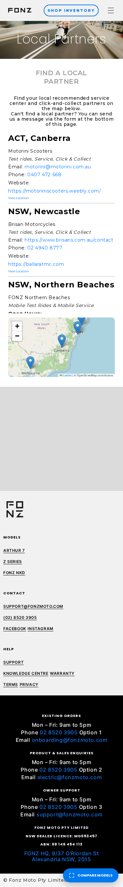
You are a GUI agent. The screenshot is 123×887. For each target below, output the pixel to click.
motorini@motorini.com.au (58, 167)
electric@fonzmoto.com (69, 777)
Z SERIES (12, 561)
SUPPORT (13, 662)
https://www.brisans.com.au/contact (69, 240)
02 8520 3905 (58, 732)
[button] (111, 10)
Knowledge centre (26, 673)
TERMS (10, 684)
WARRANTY (62, 673)
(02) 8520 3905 (20, 617)
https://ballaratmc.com (36, 264)
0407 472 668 (44, 175)
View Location (18, 198)
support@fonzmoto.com (69, 814)
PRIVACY (29, 684)
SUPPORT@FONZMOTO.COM (33, 606)
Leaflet (67, 375)
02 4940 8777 (44, 248)
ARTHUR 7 (14, 550)
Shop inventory (71, 10)
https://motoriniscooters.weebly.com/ (54, 191)
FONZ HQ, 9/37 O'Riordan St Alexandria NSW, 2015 (61, 856)
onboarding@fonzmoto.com (70, 740)
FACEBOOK (14, 628)
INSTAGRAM (40, 628)
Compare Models (95, 875)
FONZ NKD (14, 572)
